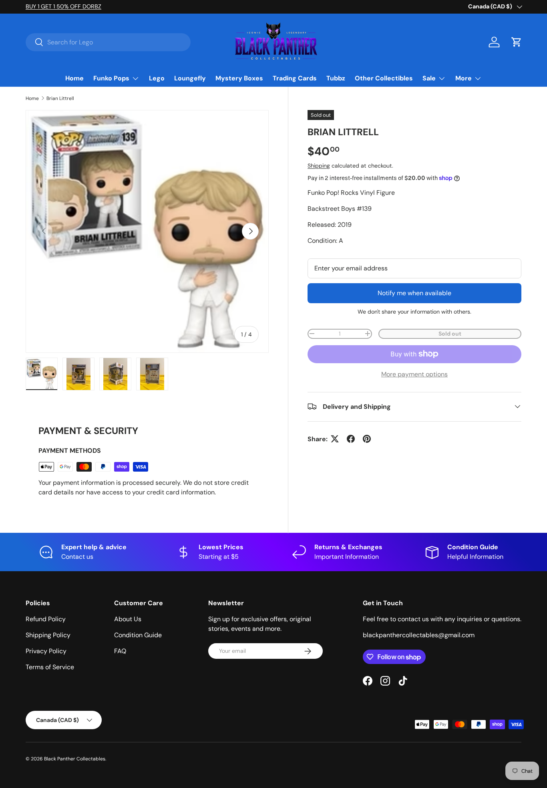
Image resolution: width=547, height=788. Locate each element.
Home (74, 78)
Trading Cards (295, 78)
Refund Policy (46, 619)
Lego (157, 78)
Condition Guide (138, 635)
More (463, 78)
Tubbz (335, 78)
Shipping (319, 165)
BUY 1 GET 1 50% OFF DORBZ (63, 6)
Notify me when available (414, 292)
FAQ (120, 651)
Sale (429, 78)
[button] (516, 42)
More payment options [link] (414, 374)
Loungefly (190, 78)
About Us (127, 619)
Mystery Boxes (239, 78)
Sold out (449, 333)
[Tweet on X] (335, 439)
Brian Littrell (60, 98)
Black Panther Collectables (74, 759)
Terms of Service (50, 667)
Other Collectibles (384, 78)
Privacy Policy (46, 651)
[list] (147, 231)
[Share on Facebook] (351, 439)
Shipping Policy (48, 635)
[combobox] (108, 42)
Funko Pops (111, 78)
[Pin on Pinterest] (367, 439)
